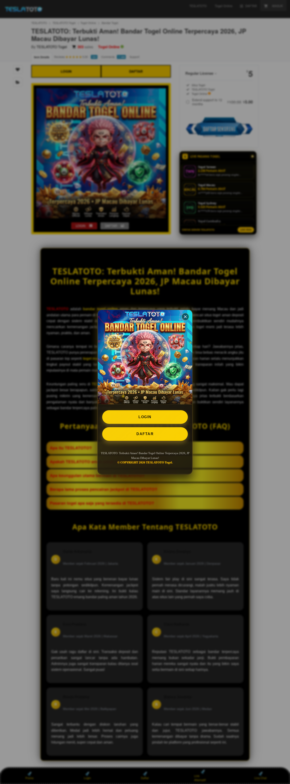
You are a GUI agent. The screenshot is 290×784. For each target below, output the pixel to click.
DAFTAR (145, 434)
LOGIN (145, 417)
